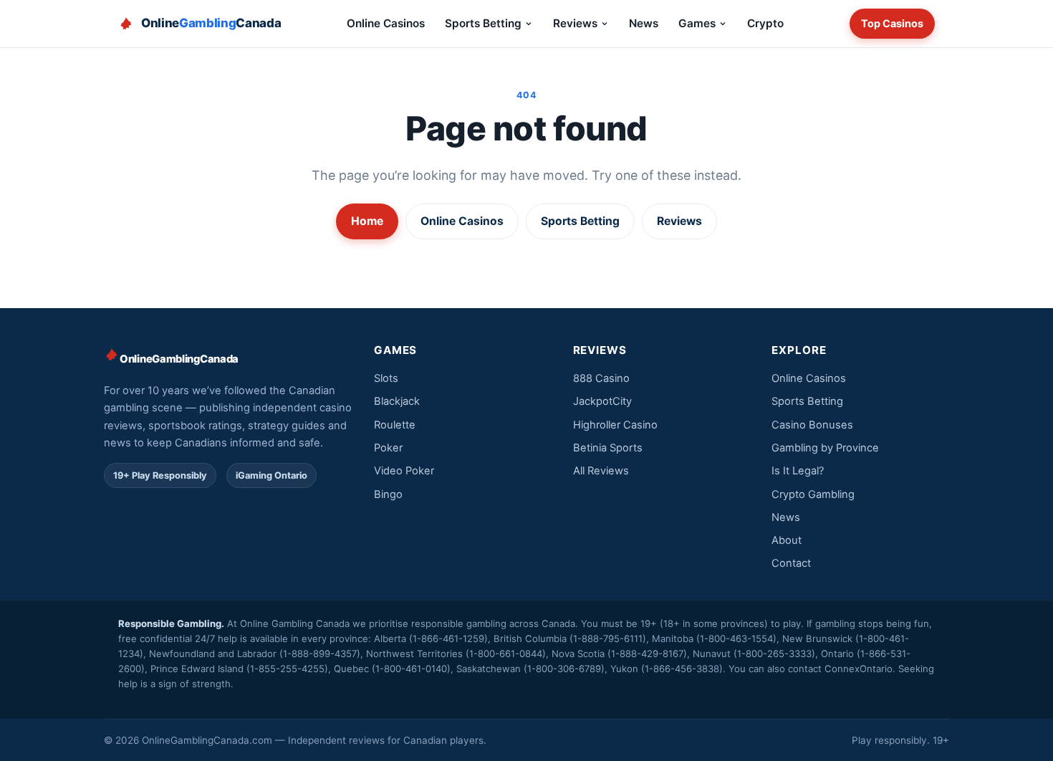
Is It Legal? (797, 470)
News (643, 23)
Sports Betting (483, 23)
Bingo (388, 494)
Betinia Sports (608, 447)
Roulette (394, 424)
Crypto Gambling (813, 494)
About (786, 540)
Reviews (575, 23)
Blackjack (397, 401)
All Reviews (601, 470)
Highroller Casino (615, 424)
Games (697, 23)
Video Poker (404, 470)
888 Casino (601, 378)
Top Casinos (892, 23)
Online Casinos (386, 23)
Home (367, 221)
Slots (386, 378)
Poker (388, 447)
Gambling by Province (825, 447)
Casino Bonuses (812, 424)
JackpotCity (602, 401)
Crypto (765, 23)
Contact (791, 563)
